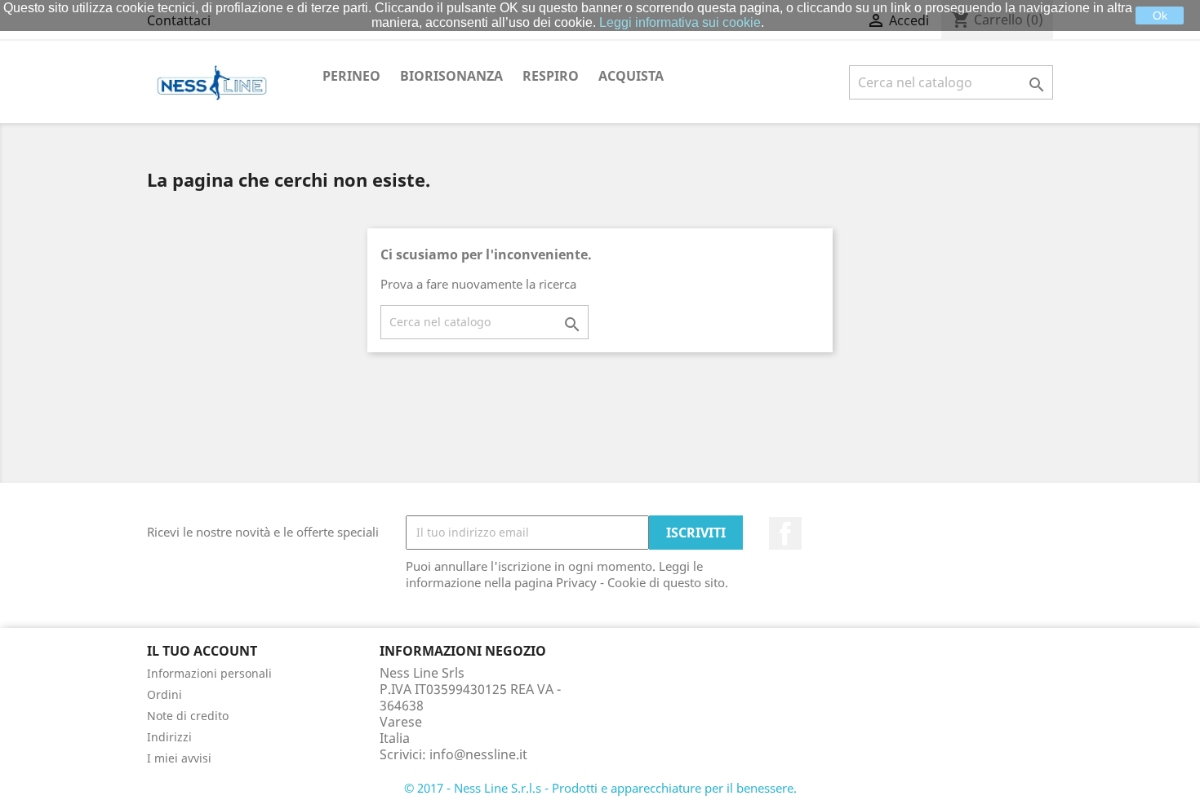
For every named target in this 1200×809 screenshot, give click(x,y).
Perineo (351, 76)
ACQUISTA (631, 76)
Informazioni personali (209, 673)
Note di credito (188, 715)
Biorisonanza (451, 76)
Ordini (164, 694)
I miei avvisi (179, 758)
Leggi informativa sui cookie (680, 22)
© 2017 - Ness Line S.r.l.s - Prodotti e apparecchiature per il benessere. (600, 788)
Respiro (550, 76)
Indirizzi (169, 737)
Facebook (785, 533)
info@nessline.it (478, 754)
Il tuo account (202, 651)
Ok (1160, 15)
